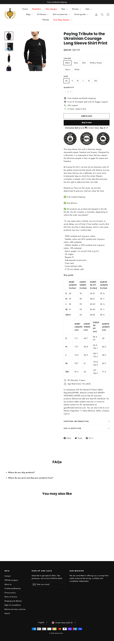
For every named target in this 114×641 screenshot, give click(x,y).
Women (75, 9)
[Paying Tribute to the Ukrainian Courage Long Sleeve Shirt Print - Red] (11, 541)
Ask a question (72, 428)
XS (66, 80)
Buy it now (87, 122)
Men (63, 9)
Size (66, 76)
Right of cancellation (12, 605)
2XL (95, 80)
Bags (28, 14)
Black (67, 62)
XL (89, 80)
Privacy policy (10, 592)
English (41, 622)
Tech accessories (60, 14)
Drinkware (42, 14)
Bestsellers (36, 9)
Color (67, 58)
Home (25, 9)
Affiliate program (11, 580)
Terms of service (10, 596)
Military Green (96, 62)
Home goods (80, 14)
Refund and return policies (14, 609)
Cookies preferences (12, 588)
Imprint (7, 613)
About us (7, 584)
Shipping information (76, 421)
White (76, 69)
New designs (51, 9)
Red (84, 62)
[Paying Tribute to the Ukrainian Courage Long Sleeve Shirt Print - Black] (6, 541)
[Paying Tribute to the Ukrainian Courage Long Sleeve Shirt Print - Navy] (9, 541)
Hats (88, 9)
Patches (45, 19)
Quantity (69, 87)
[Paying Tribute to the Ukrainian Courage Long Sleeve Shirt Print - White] (20, 541)
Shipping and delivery (13, 601)
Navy (76, 62)
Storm (67, 69)
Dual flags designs (61, 19)
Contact (7, 576)
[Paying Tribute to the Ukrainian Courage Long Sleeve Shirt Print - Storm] (17, 541)
